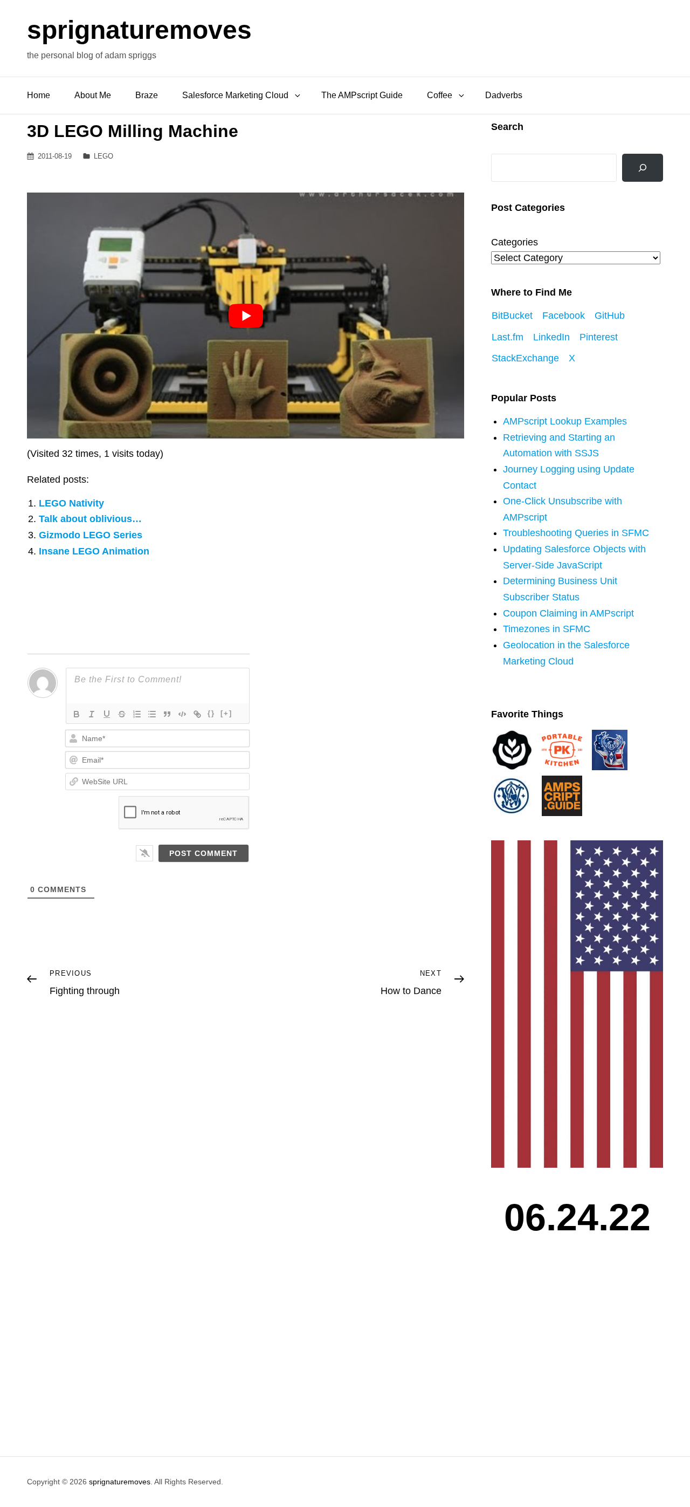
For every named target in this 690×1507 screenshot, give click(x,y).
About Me (92, 95)
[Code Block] (182, 714)
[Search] (642, 168)
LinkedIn (551, 337)
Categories (514, 242)
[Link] (197, 714)
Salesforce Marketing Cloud (235, 95)
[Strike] (121, 714)
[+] (226, 713)
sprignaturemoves (139, 30)
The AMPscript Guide (362, 95)
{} (211, 713)
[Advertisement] (580, 1359)
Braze (146, 95)
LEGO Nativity (71, 503)
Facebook (563, 315)
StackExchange (525, 358)
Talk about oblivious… (90, 518)
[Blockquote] (167, 714)
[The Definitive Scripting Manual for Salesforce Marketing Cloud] (562, 795)
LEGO (103, 156)
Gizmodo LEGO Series (90, 535)
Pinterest (598, 337)
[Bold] (76, 714)
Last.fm (507, 337)
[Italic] (91, 714)
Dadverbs (503, 95)
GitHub (610, 315)
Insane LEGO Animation (94, 551)
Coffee (439, 95)
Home (38, 95)
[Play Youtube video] (245, 316)
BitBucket (512, 315)
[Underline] (106, 714)
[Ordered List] (136, 714)
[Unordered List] (152, 714)
